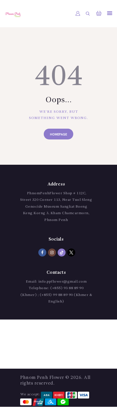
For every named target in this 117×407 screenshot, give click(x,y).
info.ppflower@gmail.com (62, 281)
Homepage (58, 134)
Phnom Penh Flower (42, 377)
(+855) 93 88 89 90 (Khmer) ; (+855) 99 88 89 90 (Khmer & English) (56, 294)
